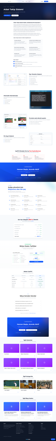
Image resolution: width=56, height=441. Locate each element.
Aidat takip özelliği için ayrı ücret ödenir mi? (22, 310)
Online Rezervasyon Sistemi (19, 432)
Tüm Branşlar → (31, 433)
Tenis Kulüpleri (31, 432)
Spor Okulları (30, 431)
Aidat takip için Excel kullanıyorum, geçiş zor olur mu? (23, 301)
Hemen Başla (7, 15)
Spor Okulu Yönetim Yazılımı (20, 431)
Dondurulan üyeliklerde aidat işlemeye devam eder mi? (23, 305)
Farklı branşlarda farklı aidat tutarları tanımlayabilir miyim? (24, 303)
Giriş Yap (42, 1)
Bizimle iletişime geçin (33, 313)
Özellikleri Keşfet (15, 15)
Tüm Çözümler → (18, 433)
